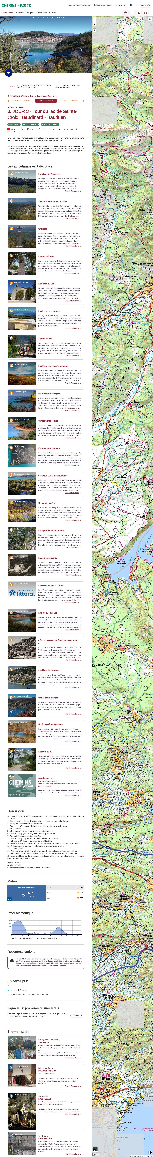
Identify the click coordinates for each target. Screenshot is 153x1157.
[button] (94, 24)
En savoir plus (120, 5)
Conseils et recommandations (79, 5)
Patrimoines (19, 13)
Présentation (8, 13)
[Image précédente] (11, 291)
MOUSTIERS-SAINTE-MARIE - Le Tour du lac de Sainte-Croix (37, 86)
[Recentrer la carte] (94, 30)
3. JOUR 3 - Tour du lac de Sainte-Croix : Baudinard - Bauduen (46, 101)
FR (134, 5)
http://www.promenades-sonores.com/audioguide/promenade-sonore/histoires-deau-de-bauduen (58, 783)
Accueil (12, 86)
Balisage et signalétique (103, 5)
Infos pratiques (41, 13)
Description (30, 13)
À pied (18, 86)
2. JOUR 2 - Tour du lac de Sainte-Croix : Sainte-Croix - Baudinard (22, 101)
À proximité (53, 13)
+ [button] (94, 18)
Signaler (76, 1015)
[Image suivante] (32, 291)
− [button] (94, 21)
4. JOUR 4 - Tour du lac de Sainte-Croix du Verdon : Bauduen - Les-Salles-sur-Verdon (70, 101)
